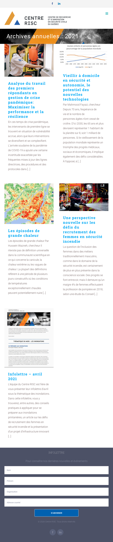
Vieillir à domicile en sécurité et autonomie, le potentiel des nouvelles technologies (84, 56)
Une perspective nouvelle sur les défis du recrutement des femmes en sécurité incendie (84, 197)
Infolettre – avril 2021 (29, 338)
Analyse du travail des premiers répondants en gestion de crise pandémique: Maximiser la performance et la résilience (29, 60)
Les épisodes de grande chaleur (29, 204)
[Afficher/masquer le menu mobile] (107, 13)
